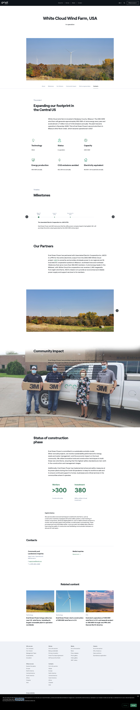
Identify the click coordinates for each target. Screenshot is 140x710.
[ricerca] (124, 3)
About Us (60, 3)
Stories (67, 3)
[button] (26, 216)
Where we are (30, 664)
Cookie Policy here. (20, 699)
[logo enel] (4, 3)
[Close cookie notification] (138, 696)
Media (73, 3)
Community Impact (71, 86)
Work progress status (84, 86)
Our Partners (60, 86)
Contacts (95, 86)
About (43, 86)
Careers (80, 3)
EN (119, 3)
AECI (56, 260)
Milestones (51, 86)
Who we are (29, 646)
